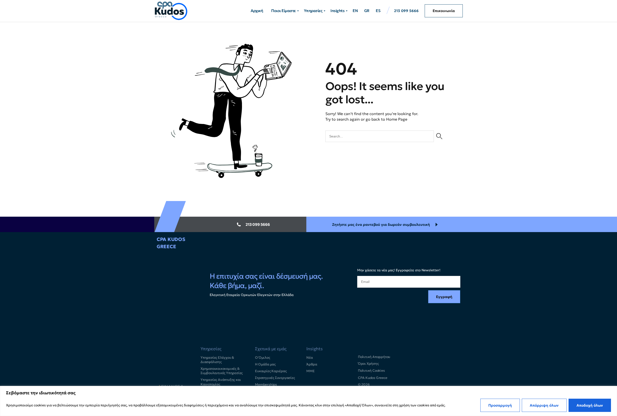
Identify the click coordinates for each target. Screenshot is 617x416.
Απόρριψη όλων (544, 405)
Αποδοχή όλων (590, 405)
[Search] (439, 136)
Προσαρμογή (500, 405)
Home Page (396, 119)
